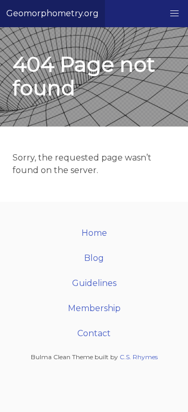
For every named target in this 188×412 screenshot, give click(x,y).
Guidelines (94, 283)
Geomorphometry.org (52, 13)
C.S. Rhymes (139, 357)
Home (94, 233)
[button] (174, 13)
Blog (94, 258)
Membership (94, 308)
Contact (94, 333)
